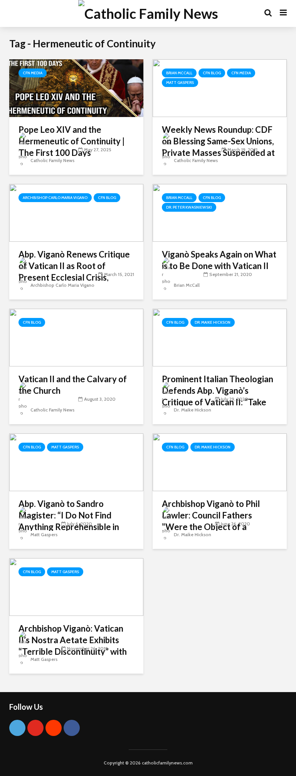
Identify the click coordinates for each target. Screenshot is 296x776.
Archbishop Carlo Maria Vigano (55, 197)
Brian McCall (179, 72)
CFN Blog (212, 72)
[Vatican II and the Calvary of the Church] (76, 337)
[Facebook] (72, 728)
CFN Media (32, 72)
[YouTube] (35, 728)
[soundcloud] (53, 728)
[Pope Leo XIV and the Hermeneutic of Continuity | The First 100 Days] (76, 87)
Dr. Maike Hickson (212, 322)
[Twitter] (17, 728)
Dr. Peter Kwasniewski (189, 207)
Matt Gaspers (180, 82)
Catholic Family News (51, 160)
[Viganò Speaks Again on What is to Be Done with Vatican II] (220, 212)
